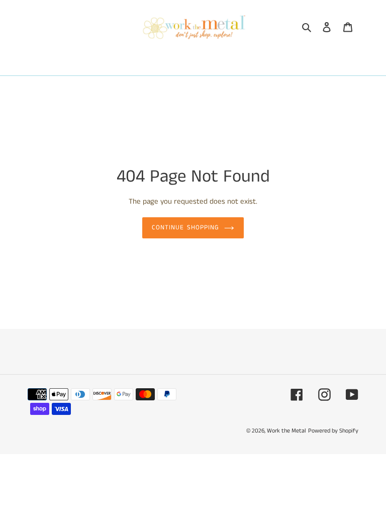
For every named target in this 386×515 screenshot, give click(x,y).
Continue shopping (185, 227)
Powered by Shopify (333, 430)
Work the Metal (286, 430)
